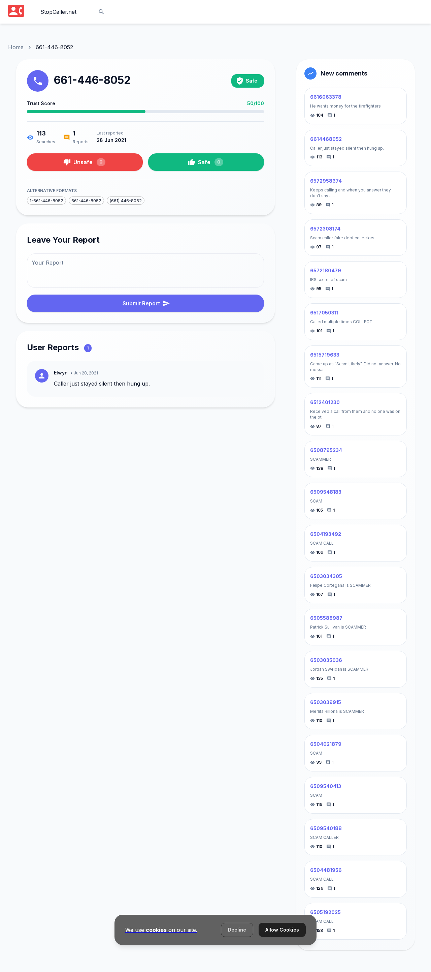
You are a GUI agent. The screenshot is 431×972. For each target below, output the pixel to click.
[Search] (101, 12)
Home (16, 47)
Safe (209, 162)
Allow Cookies (282, 930)
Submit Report (141, 303)
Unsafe (88, 162)
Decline (237, 930)
